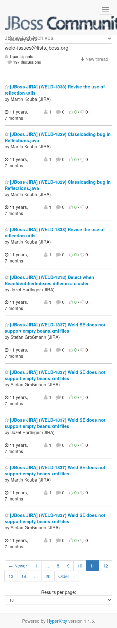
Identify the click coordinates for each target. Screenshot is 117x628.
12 (105, 566)
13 (10, 576)
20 (48, 576)
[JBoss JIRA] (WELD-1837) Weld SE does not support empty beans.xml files (55, 327)
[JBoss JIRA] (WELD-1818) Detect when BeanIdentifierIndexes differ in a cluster (49, 280)
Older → (66, 576)
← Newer (18, 566)
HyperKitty (57, 621)
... (47, 566)
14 (23, 576)
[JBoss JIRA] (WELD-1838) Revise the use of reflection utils (55, 89)
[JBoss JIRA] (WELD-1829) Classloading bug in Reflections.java (58, 185)
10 (79, 566)
